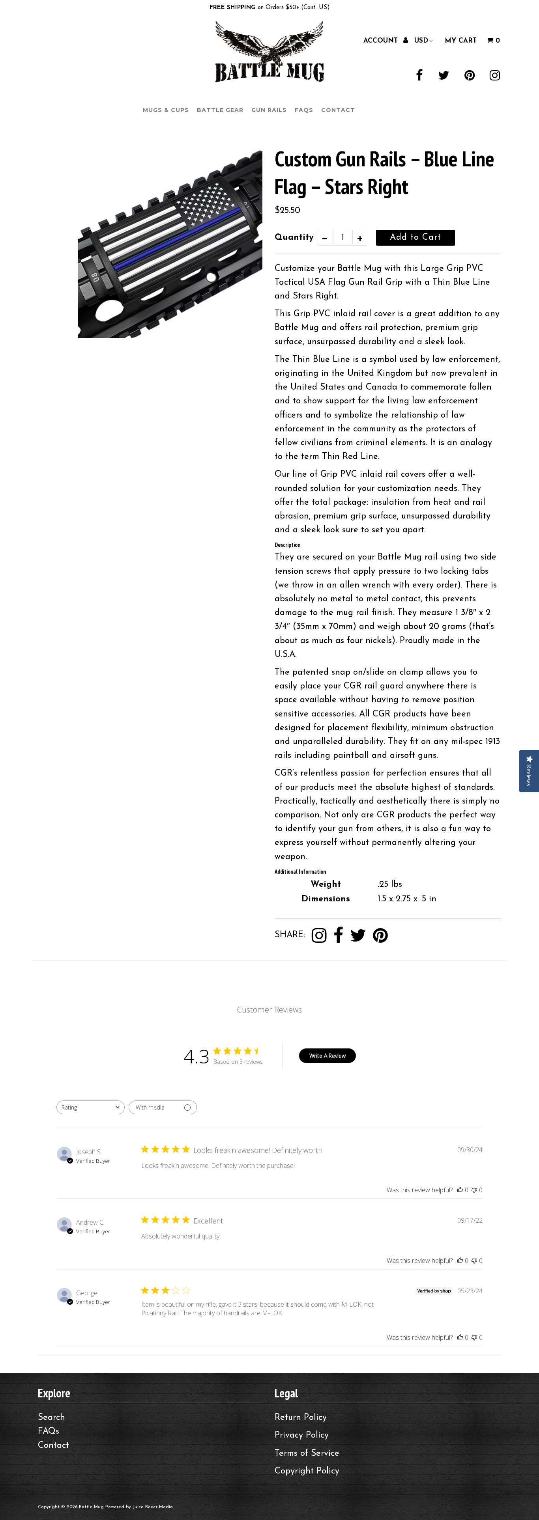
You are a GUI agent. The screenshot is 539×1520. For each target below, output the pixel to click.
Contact (338, 110)
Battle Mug (91, 1507)
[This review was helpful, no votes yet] (460, 1190)
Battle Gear (220, 110)
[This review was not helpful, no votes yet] (474, 1190)
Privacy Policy (302, 1435)
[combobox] (90, 1107)
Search (51, 1417)
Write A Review (327, 1055)
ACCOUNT (381, 40)
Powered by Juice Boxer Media (139, 1507)
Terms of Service (307, 1453)
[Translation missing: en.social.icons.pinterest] (380, 936)
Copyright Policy (307, 1471)
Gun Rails (269, 110)
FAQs (304, 110)
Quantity (294, 237)
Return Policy (301, 1417)
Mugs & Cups (166, 110)
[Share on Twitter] (358, 936)
